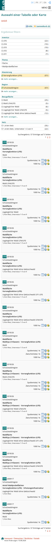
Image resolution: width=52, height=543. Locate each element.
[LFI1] (2, 54)
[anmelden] (49, 3)
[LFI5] (2, 41)
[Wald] (2, 100)
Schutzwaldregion (11, 88)
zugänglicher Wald (11, 106)
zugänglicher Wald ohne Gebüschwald (19, 113)
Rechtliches (28, 538)
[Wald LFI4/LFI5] (2, 103)
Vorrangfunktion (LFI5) (12, 75)
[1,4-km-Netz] (2, 125)
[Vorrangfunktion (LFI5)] (2, 75)
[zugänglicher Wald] (2, 107)
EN (45, 2)
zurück (4, 20)
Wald (5, 100)
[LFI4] (2, 44)
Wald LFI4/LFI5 (9, 103)
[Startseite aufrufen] (2, 5)
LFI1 (5, 54)
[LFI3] (2, 47)
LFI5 (5, 41)
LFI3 (5, 47)
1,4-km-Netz (8, 125)
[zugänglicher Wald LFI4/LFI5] (2, 110)
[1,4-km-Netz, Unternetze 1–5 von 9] (2, 129)
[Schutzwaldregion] (2, 88)
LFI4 (5, 44)
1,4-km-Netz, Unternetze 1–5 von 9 (18, 129)
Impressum (8, 538)
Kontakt (36, 538)
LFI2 (5, 50)
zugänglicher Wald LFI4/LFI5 (15, 110)
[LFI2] (2, 51)
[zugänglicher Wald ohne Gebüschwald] (2, 113)
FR (37, 2)
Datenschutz (18, 538)
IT (41, 2)
